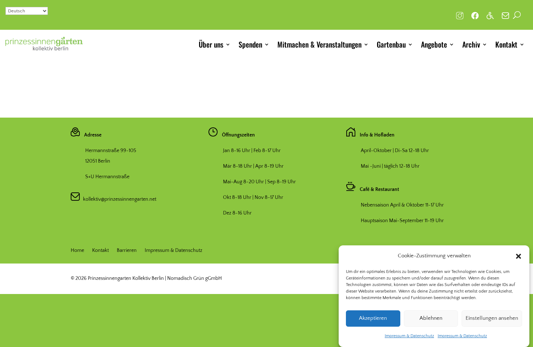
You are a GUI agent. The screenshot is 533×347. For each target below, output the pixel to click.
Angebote (434, 44)
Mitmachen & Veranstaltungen (319, 44)
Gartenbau (391, 44)
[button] (518, 256)
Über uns (211, 44)
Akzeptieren (373, 318)
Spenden (250, 44)
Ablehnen (431, 318)
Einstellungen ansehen (492, 318)
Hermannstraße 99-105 (110, 151)
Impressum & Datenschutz (409, 336)
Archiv (471, 44)
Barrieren (127, 250)
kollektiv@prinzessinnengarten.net (118, 199)
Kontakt (506, 44)
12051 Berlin (97, 161)
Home (77, 250)
